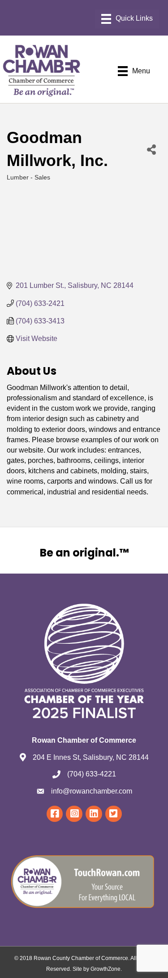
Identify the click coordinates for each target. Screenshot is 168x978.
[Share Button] (151, 149)
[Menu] (127, 18)
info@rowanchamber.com (91, 791)
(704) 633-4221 (91, 774)
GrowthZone (105, 969)
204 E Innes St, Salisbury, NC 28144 (91, 757)
